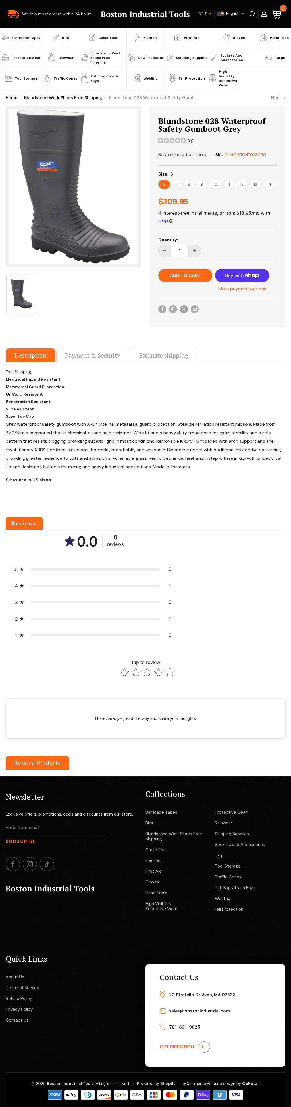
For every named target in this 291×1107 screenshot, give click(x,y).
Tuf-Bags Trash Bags (104, 78)
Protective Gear (26, 57)
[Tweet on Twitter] (184, 309)
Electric (151, 37)
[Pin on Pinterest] (173, 309)
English (232, 13)
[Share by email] (195, 309)
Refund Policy (19, 998)
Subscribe (21, 841)
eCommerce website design (209, 1083)
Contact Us (17, 1020)
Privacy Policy (19, 1009)
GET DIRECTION (177, 1047)
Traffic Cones (65, 78)
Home (11, 98)
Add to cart (185, 275)
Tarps (280, 57)
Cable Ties (107, 37)
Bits (65, 37)
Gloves (239, 37)
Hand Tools (280, 37)
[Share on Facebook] (162, 309)
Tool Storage (26, 78)
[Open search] (252, 14)
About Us (15, 976)
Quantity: (168, 240)
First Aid (191, 37)
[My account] (264, 14)
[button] (93, 569)
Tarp (219, 855)
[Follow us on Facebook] (13, 864)
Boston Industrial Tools (182, 155)
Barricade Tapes (26, 37)
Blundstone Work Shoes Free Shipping (105, 57)
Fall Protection (192, 78)
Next (276, 98)
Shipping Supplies (191, 57)
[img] (172, 141)
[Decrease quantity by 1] (165, 251)
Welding (151, 78)
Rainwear (65, 57)
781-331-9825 (184, 1027)
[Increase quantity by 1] (195, 251)
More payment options (242, 289)
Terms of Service (22, 987)
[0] (277, 14)
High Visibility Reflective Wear (227, 78)
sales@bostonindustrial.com (199, 1011)
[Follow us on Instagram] (30, 864)
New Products (150, 57)
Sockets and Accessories (231, 57)
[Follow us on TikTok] (47, 864)
